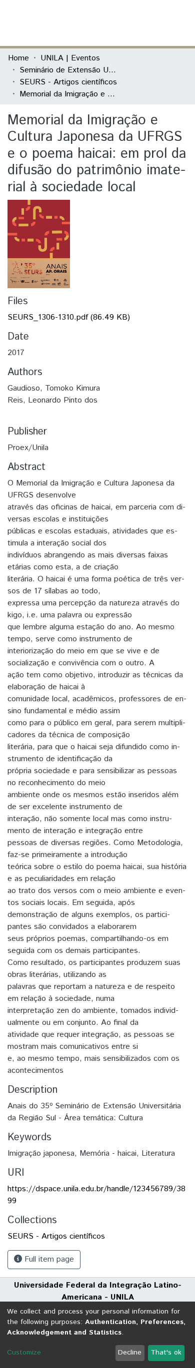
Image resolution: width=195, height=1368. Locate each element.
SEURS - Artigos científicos (68, 82)
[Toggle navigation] (181, 23)
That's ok (166, 1353)
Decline (130, 1353)
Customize (24, 1353)
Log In (149, 22)
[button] (128, 23)
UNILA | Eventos (70, 58)
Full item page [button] (48, 1259)
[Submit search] (114, 23)
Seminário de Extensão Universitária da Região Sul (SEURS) (70, 70)
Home (18, 58)
